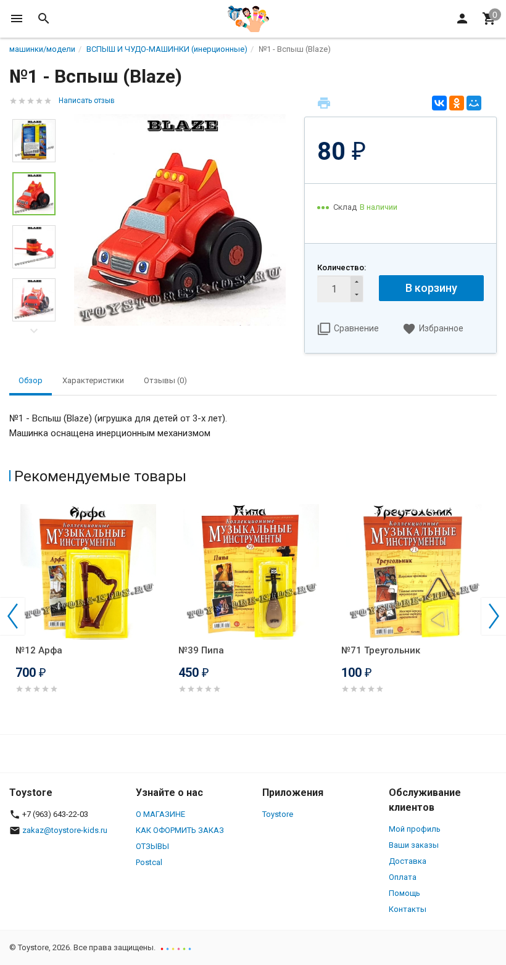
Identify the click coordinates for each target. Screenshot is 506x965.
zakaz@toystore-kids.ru (64, 830)
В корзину (431, 287)
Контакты (407, 909)
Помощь (404, 893)
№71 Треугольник (380, 650)
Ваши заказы (414, 845)
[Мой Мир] (474, 103)
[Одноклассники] (456, 103)
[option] (180, 220)
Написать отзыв (87, 100)
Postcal (149, 862)
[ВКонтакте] (439, 103)
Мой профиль (415, 829)
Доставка (407, 861)
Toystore (277, 814)
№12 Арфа (38, 650)
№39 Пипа (201, 650)
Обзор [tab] (31, 380)
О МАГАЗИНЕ (160, 814)
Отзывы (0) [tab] (165, 380)
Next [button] (34, 330)
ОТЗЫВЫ (152, 846)
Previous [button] (12, 616)
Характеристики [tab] (93, 380)
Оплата (403, 877)
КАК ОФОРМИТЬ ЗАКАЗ (180, 830)
